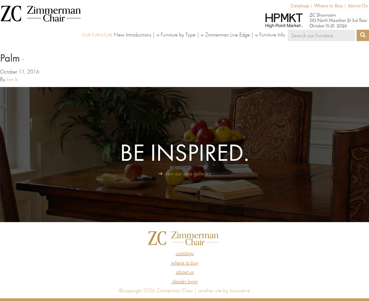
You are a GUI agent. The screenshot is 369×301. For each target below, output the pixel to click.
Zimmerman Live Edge (227, 34)
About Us (358, 6)
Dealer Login (184, 281)
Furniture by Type (178, 34)
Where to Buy (328, 6)
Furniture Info (272, 34)
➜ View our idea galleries (184, 173)
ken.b (12, 79)
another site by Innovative (224, 290)
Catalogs (300, 6)
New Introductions (132, 34)
